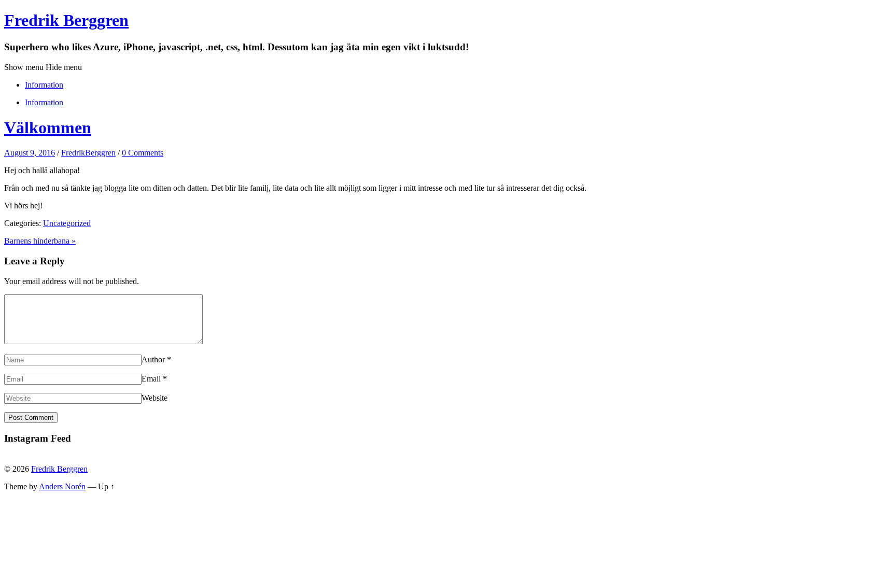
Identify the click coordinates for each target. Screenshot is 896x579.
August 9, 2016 (29, 152)
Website (154, 397)
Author (153, 359)
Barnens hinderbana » (40, 240)
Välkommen (47, 127)
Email (151, 378)
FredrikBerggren (88, 152)
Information (44, 84)
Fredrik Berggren (66, 20)
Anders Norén (62, 486)
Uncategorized (67, 223)
